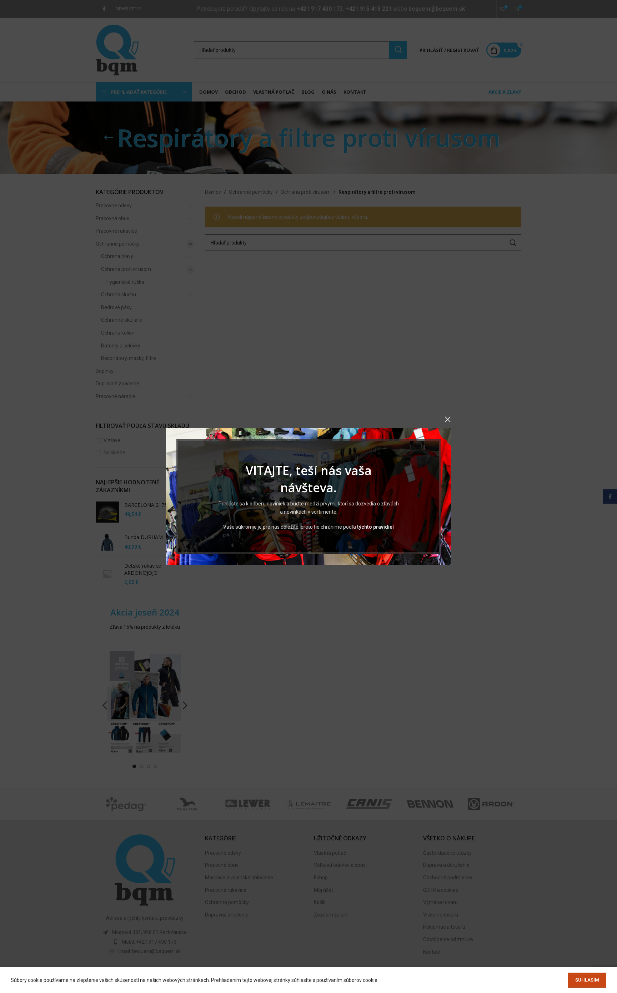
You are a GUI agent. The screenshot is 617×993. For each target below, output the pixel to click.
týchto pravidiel (375, 527)
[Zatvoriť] (448, 419)
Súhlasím (587, 980)
